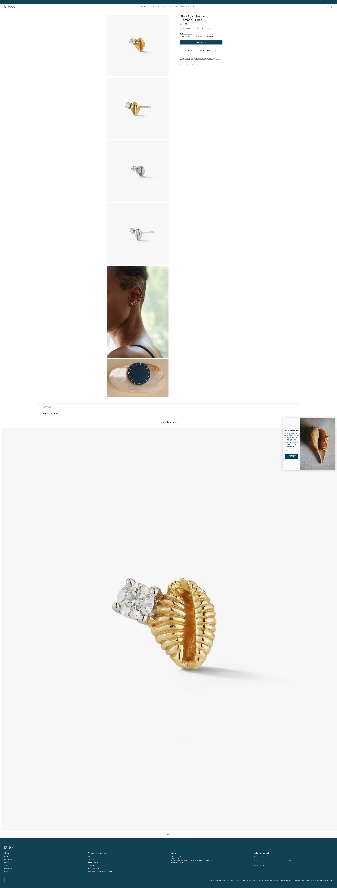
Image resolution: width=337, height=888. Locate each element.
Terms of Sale (260, 880)
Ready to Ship (8, 859)
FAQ (89, 857)
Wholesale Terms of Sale (286, 880)
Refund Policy (305, 880)
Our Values (47, 407)
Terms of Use (238, 880)
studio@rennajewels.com (178, 862)
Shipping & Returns (51, 413)
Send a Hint (188, 50)
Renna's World (8, 868)
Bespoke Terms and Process (272, 880)
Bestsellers (7, 862)
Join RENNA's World (291, 456)
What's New (7, 857)
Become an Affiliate (93, 868)
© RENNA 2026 (214, 880)
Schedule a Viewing (206, 50)
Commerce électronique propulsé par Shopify (321, 880)
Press (6, 871)
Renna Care (91, 859)
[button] (156, 6)
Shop (5, 865)
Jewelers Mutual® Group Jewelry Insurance (100, 871)
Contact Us (91, 865)
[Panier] (332, 6)
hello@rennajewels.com (177, 857)
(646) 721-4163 (175, 858)
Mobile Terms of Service (249, 880)
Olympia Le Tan (46, 2)
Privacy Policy (229, 880)
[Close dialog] (333, 419)
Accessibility (297, 880)
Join (290, 860)
